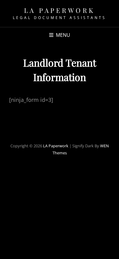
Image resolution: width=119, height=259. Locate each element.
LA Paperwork (59, 10)
